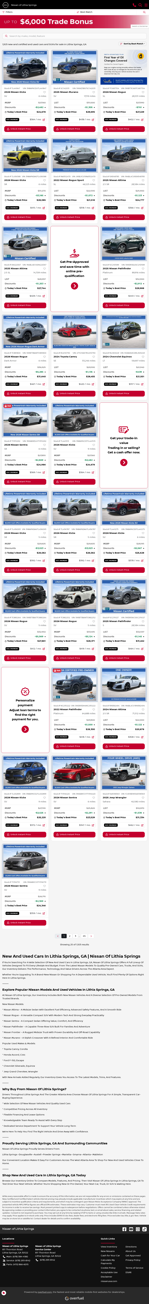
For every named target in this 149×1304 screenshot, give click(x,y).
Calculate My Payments (108, 1262)
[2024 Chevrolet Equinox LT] (123, 331)
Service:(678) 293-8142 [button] (18, 1260)
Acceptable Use (109, 1272)
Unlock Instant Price (20, 129)
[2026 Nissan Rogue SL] (123, 67)
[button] (134, 5)
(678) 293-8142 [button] (47, 1260)
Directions (131, 1246)
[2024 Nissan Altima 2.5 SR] (123, 684)
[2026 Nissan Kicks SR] (25, 155)
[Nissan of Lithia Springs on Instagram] (136, 1229)
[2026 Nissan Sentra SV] (74, 772)
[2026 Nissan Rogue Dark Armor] (25, 331)
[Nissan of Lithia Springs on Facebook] (123, 1229)
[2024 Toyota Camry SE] (74, 331)
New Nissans (108, 1251)
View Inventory (109, 1246)
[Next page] (91, 936)
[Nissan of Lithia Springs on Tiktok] (143, 1229)
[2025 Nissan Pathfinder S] (123, 596)
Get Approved (133, 1255)
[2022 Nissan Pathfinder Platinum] (74, 684)
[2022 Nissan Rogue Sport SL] (74, 155)
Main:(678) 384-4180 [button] (17, 1256)
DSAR (128, 1272)
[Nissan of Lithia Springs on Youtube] (130, 1229)
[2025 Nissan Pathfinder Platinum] (123, 243)
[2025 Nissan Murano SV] (74, 67)
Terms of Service (134, 1268)
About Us (131, 1251)
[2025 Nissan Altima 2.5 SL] (25, 243)
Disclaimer (106, 1276)
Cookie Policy (108, 1268)
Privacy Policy (133, 1260)
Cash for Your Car (110, 1255)
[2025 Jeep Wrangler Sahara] (123, 772)
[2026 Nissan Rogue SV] (25, 596)
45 (84, 936)
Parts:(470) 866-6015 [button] (17, 1264)
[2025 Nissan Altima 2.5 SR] (123, 155)
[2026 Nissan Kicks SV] (25, 67)
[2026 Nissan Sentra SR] (25, 420)
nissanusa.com (109, 1281)
